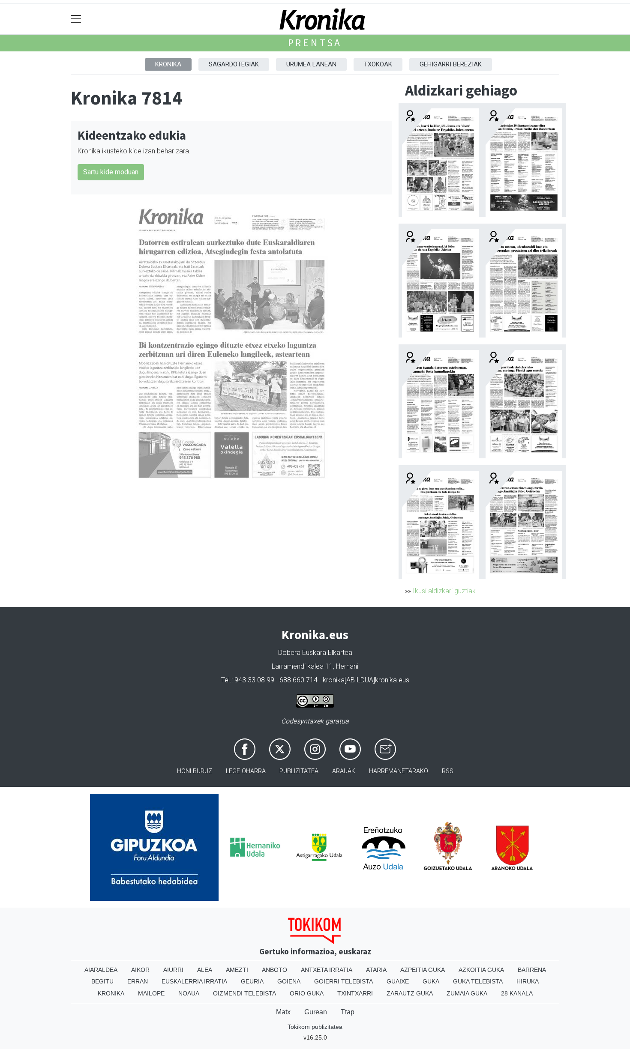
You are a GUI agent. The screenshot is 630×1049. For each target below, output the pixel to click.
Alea (204, 969)
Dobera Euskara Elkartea (315, 653)
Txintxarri (355, 993)
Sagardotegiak (234, 64)
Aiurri (173, 969)
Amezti (237, 969)
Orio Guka (307, 993)
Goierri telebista (343, 981)
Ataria (376, 969)
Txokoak (378, 64)
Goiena (288, 981)
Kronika (168, 64)
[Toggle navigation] (76, 19)
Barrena (532, 969)
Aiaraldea (100, 969)
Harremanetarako (398, 771)
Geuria (252, 981)
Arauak (343, 771)
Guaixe (398, 981)
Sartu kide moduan (110, 172)
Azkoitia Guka (481, 969)
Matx (283, 1012)
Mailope (151, 993)
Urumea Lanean (311, 64)
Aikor (140, 969)
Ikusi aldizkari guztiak (444, 591)
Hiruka (527, 981)
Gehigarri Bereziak (451, 64)
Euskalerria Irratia (194, 981)
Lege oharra (246, 771)
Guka (431, 981)
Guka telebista (478, 981)
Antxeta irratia (326, 969)
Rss (447, 771)
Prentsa (315, 42)
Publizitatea (298, 771)
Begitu (102, 981)
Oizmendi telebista (244, 993)
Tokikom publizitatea (315, 1026)
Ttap (347, 1012)
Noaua (188, 993)
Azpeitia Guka (422, 969)
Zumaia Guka (467, 993)
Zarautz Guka (410, 993)
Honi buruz (194, 771)
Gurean (315, 1012)
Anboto (274, 969)
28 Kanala (517, 993)
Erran (137, 981)
